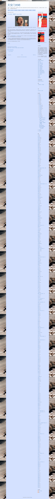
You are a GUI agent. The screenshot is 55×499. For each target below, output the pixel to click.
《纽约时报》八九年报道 (41, 84)
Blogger (31, 497)
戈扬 (38, 254)
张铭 (38, 343)
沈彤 (38, 164)
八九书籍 (27, 10)
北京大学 (39, 138)
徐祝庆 (38, 421)
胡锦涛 (38, 466)
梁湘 (38, 442)
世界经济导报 (39, 197)
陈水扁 (38, 366)
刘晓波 (38, 147)
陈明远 (38, 365)
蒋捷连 (38, 321)
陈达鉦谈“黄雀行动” (41, 125)
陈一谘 (38, 288)
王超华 (38, 155)
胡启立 (38, 215)
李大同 (38, 303)
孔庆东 (38, 275)
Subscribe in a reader (40, 90)
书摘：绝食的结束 (40, 69)
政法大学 (39, 154)
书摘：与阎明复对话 (40, 66)
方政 (38, 199)
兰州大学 (39, 381)
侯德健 (38, 165)
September (40, 108)
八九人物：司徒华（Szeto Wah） (41, 128)
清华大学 (39, 259)
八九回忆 (30, 10)
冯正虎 (38, 297)
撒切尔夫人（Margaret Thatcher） (42, 422)
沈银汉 (38, 443)
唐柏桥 (38, 398)
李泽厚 (38, 304)
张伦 (38, 338)
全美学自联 (39, 271)
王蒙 (38, 449)
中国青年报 (39, 243)
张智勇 (38, 342)
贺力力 (38, 472)
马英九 (38, 487)
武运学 (38, 308)
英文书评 (39, 76)
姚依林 (38, 403)
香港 (20, 47)
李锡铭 (38, 236)
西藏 (38, 264)
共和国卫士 (39, 247)
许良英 (38, 265)
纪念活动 (18, 47)
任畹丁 (38, 377)
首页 (8, 10)
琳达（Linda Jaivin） (40, 453)
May (40, 112)
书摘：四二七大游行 (40, 64)
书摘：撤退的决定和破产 (41, 70)
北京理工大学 (39, 332)
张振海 (38, 415)
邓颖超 (38, 477)
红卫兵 (38, 459)
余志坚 (38, 326)
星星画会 (39, 427)
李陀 (38, 305)
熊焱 (38, 177)
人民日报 (39, 153)
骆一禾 (38, 370)
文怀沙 (38, 425)
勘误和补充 (39, 77)
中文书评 (39, 75)
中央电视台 (39, 376)
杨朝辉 (38, 437)
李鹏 (38, 143)
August (40, 109)
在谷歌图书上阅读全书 (40, 60)
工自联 (38, 198)
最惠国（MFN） (40, 276)
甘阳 (38, 454)
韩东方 (38, 220)
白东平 (38, 455)
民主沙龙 (39, 194)
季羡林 (38, 405)
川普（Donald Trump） (41, 410)
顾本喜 (38, 486)
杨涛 (38, 210)
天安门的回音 (39, 299)
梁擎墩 (38, 226)
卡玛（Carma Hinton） (40, 298)
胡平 (38, 227)
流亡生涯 (39, 159)
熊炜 (38, 349)
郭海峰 (38, 188)
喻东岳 (38, 399)
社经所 (38, 237)
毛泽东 (38, 309)
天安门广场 (39, 249)
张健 (38, 253)
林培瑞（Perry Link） (40, 225)
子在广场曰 (40, 124)
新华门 (38, 426)
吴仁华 (38, 182)
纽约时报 (39, 282)
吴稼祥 (38, 397)
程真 (38, 214)
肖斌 (38, 283)
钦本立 (38, 238)
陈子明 (38, 171)
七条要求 (39, 292)
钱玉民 (38, 481)
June (40, 111)
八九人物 (16, 10)
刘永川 (38, 386)
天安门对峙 (14, 5)
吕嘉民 (38, 393)
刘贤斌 (38, 331)
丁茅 (38, 375)
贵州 (38, 471)
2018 (39, 96)
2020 (39, 94)
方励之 (38, 148)
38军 (38, 325)
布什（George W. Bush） (41, 411)
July (40, 110)
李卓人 (38, 431)
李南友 (38, 432)
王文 (38, 316)
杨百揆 (38, 438)
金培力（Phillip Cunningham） (41, 183)
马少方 (38, 181)
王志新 (38, 315)
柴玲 (38, 136)
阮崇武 (38, 483)
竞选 (38, 281)
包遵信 (38, 158)
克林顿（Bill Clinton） (40, 327)
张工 (38, 414)
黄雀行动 (22, 47)
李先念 (38, 277)
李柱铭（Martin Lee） (40, 433)
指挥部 (38, 176)
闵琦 (38, 482)
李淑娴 (38, 208)
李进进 (38, 186)
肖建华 (38, 465)
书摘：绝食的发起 (40, 65)
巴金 (38, 337)
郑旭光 (38, 287)
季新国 (38, 404)
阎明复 (38, 170)
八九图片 (23, 10)
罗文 (38, 353)
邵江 (38, 266)
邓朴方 (38, 476)
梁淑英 (38, 347)
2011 (39, 104)
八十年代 (39, 294)
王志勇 (38, 314)
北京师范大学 (39, 175)
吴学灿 (38, 394)
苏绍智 (38, 286)
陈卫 (38, 364)
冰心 (38, 382)
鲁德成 (38, 371)
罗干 (38, 460)
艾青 (38, 355)
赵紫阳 (38, 144)
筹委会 (38, 160)
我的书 (38, 193)
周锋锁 (38, 232)
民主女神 (39, 169)
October (40, 107)
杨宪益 (38, 436)
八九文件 (19, 10)
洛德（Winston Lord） (40, 310)
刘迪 (38, 388)
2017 (39, 97)
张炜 (38, 416)
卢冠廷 (38, 333)
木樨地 (38, 255)
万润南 (38, 270)
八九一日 (12, 10)
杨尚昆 (38, 209)
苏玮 (38, 320)
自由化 (38, 354)
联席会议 (39, 187)
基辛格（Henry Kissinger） (41, 336)
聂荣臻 (38, 464)
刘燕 (38, 387)
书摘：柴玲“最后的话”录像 (41, 71)
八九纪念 (34, 10)
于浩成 (38, 221)
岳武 (38, 409)
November (40, 106)
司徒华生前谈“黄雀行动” (42, 126)
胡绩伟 (38, 216)
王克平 (38, 444)
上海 (38, 204)
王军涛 (38, 149)
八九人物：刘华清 (41, 121)
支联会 (16, 47)
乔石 (38, 244)
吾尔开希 (39, 137)
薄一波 (38, 470)
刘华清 (38, 383)
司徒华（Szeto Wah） (12, 47)
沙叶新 (38, 348)
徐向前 (38, 420)
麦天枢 (38, 372)
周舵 (38, 166)
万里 (38, 192)
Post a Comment (11, 51)
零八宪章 (39, 203)
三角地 (38, 242)
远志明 (38, 475)
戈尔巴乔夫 (39, 205)
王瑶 (38, 448)
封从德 (38, 142)
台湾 (38, 231)
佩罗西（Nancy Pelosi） (41, 293)
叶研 (38, 392)
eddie (39, 492)
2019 (39, 95)
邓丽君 (38, 359)
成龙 (38, 344)
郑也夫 (38, 360)
